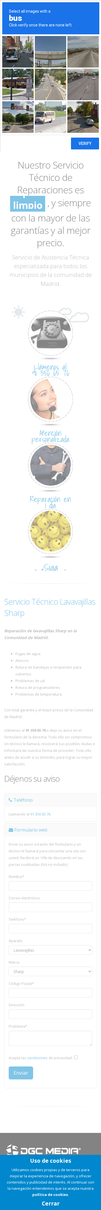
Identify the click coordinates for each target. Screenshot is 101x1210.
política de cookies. (50, 1194)
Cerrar (50, 1203)
